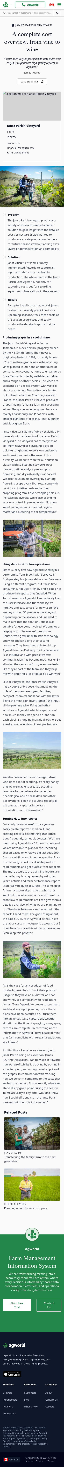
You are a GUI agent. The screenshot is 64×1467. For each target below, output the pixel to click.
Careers (49, 1406)
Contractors (9, 1413)
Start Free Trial (17, 1305)
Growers (7, 1392)
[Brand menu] (7, 5)
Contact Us (49, 1305)
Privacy (39, 1461)
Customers (30, 1392)
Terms (51, 1461)
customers (26, 12)
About (48, 1392)
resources (13, 12)
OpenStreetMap (10, 1441)
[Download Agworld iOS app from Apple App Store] (12, 1374)
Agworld (33, 5)
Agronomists (10, 1399)
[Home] (4, 13)
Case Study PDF (29, 81)
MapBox (24, 1441)
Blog (26, 1399)
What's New (31, 1406)
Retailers (8, 1406)
